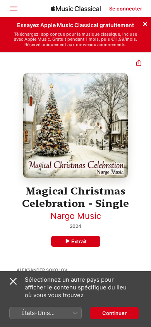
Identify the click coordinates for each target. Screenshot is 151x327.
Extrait (79, 241)
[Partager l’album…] (138, 63)
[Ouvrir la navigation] (13, 8)
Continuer (114, 313)
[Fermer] (145, 23)
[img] (76, 8)
